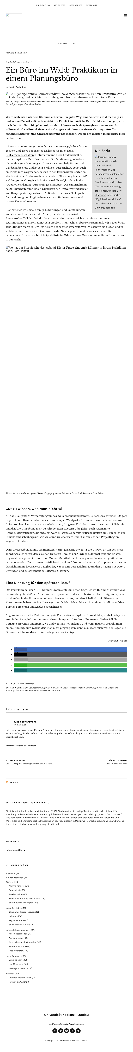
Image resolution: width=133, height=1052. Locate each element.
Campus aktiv (15, 960)
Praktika (24, 690)
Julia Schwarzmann (25, 721)
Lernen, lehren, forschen (17, 930)
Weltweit (10, 973)
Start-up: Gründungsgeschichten (25, 898)
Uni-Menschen (16, 964)
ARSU (25, 687)
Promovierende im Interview (22, 942)
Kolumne (13, 916)
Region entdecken (17, 920)
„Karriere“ (100, 195)
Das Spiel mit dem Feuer (117, 762)
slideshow (45, 690)
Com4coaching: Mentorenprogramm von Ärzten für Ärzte (29, 762)
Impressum (91, 5)
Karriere (9, 882)
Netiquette (59, 5)
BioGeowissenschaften (20, 155)
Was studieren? (16, 950)
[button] (20, 649)
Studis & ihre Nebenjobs (21, 902)
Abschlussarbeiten (18, 934)
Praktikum (34, 690)
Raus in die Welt (17, 982)
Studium (55, 690)
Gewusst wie (15, 890)
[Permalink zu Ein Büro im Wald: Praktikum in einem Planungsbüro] (66, 97)
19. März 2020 (20, 725)
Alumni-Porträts (16, 886)
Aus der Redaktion (14, 877)
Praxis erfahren (17, 53)
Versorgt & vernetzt (18, 968)
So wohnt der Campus (19, 924)
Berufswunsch (55, 687)
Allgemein (10, 873)
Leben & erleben (14, 908)
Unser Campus (13, 956)
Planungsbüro (12, 690)
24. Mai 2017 (25, 62)
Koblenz (103, 687)
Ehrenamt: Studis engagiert (22, 912)
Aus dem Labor (16, 938)
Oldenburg (113, 687)
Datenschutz (75, 5)
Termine (13, 783)
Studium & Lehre (17, 946)
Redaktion (21, 87)
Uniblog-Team (43, 5)
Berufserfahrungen (38, 687)
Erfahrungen (92, 687)
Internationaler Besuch (20, 977)
